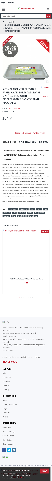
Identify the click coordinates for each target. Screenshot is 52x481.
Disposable (24, 209)
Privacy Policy (26, 478)
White (30, 213)
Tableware (7, 213)
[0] (48, 9)
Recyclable (21, 216)
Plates (39, 209)
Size (14, 213)
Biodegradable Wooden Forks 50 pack (26, 279)
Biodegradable (39, 213)
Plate (13, 216)
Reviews (43, 141)
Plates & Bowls (32, 216)
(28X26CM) (22, 213)
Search (11, 22)
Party (45, 209)
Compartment (13, 209)
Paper (32, 209)
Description (10, 141)
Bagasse (6, 216)
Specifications (27, 141)
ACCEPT (45, 471)
